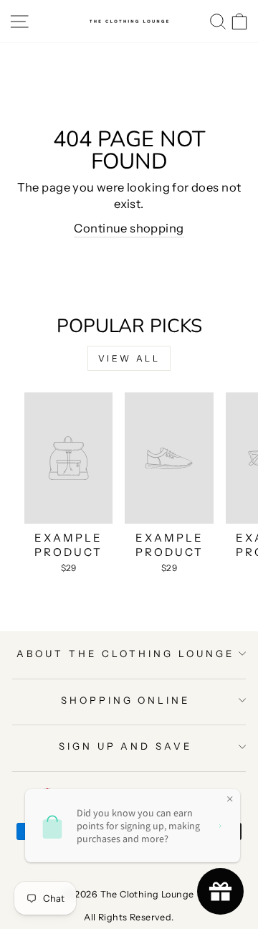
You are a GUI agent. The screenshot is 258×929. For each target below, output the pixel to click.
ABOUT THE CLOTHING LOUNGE (125, 653)
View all (129, 358)
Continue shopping (128, 228)
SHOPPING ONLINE (126, 700)
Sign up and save (126, 746)
